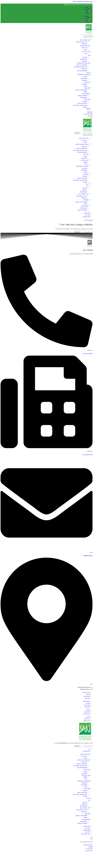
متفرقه (85, 92)
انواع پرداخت (87, 696)
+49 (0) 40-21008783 (87, 354)
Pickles (88, 109)
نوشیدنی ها (87, 99)
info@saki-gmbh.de (87, 556)
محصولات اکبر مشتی (82, 95)
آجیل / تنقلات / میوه (85, 40)
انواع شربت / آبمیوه (82, 103)
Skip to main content (87, 1)
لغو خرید (88, 694)
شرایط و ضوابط (86, 692)
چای (89, 55)
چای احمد (85, 57)
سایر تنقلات (84, 44)
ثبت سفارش (87, 712)
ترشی (85, 53)
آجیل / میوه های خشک (81, 42)
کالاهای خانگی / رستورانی (81, 90)
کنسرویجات (84, 80)
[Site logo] (89, 33)
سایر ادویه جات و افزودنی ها (80, 67)
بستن (91, 839)
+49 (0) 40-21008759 (87, 455)
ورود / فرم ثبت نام (85, 834)
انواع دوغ (85, 101)
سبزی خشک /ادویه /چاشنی (83, 63)
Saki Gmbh (66, 4)
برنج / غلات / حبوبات (85, 46)
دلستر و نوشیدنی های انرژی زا (80, 105)
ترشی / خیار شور (86, 51)
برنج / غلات (84, 47)
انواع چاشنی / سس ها (81, 65)
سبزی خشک (84, 69)
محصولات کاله (83, 97)
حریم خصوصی (86, 714)
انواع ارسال (87, 698)
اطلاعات (88, 710)
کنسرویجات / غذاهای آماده (83, 74)
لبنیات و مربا (87, 82)
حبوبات (85, 49)
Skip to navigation (77, 1)
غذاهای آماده (84, 78)
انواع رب (85, 76)
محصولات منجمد (86, 94)
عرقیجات (85, 107)
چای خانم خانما (83, 59)
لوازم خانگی (87, 88)
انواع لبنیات (84, 84)
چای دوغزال (84, 61)
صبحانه (85, 86)
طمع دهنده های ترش (82, 70)
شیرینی (88, 72)
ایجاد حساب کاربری (88, 845)
